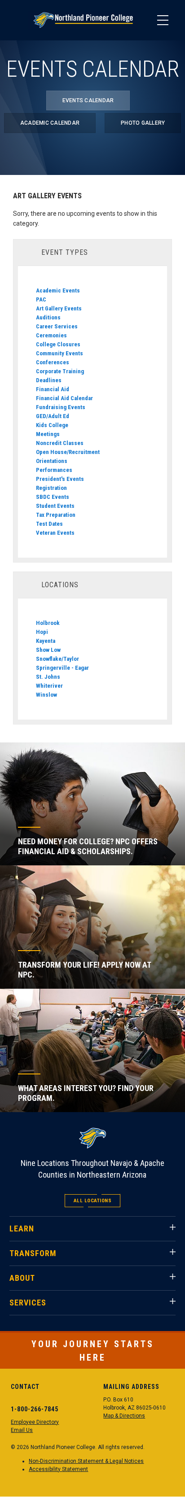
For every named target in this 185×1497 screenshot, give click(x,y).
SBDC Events (52, 496)
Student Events (55, 505)
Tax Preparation (55, 514)
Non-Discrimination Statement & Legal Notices (86, 1461)
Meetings (48, 434)
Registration (51, 487)
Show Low (48, 649)
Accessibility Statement (58, 1469)
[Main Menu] (162, 20)
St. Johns (48, 676)
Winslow (46, 694)
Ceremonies (51, 335)
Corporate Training (60, 371)
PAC (41, 299)
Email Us (22, 1430)
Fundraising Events (60, 407)
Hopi (42, 631)
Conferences (52, 362)
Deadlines (49, 380)
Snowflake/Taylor (57, 658)
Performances (54, 470)
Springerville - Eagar (62, 667)
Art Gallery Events (59, 308)
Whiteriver (49, 685)
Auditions (48, 317)
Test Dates (49, 523)
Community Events (59, 353)
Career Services (57, 326)
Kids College (52, 425)
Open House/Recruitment (68, 452)
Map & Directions (124, 1416)
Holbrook (48, 623)
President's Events (60, 479)
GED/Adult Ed (52, 416)
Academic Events (58, 290)
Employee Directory (35, 1422)
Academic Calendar (49, 123)
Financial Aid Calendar (64, 398)
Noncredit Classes (60, 443)
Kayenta (45, 640)
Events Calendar (88, 100)
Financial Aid (52, 389)
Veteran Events (55, 532)
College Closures (58, 344)
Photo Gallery (143, 123)
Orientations (51, 461)
